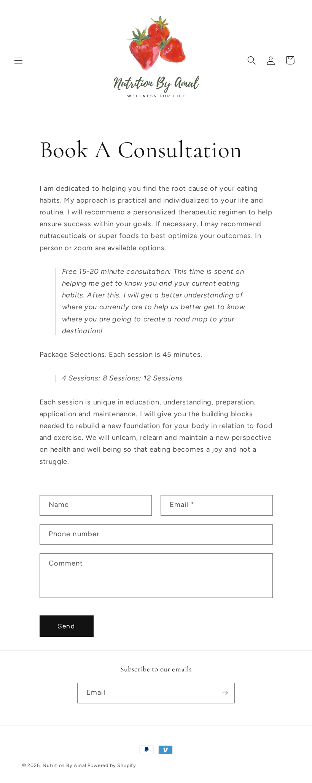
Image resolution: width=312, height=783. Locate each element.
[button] (18, 60)
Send (66, 626)
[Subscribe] (224, 693)
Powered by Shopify (112, 765)
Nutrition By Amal (64, 765)
